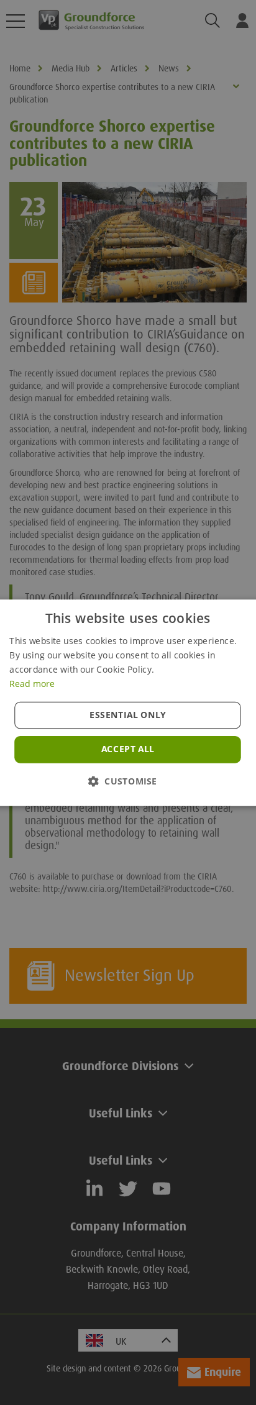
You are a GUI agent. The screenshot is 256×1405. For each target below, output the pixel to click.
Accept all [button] (128, 749)
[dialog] (128, 702)
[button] (128, 780)
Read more (32, 683)
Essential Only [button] (128, 714)
